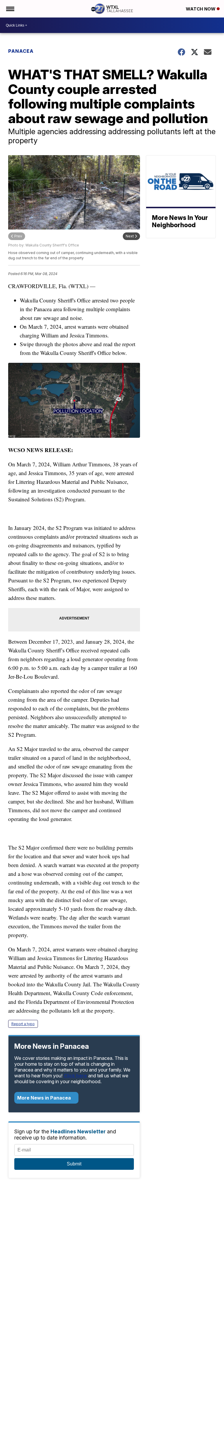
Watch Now (201, 9)
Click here (75, 1076)
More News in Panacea (44, 1098)
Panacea (21, 51)
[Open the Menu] (9, 8)
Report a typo (23, 1024)
